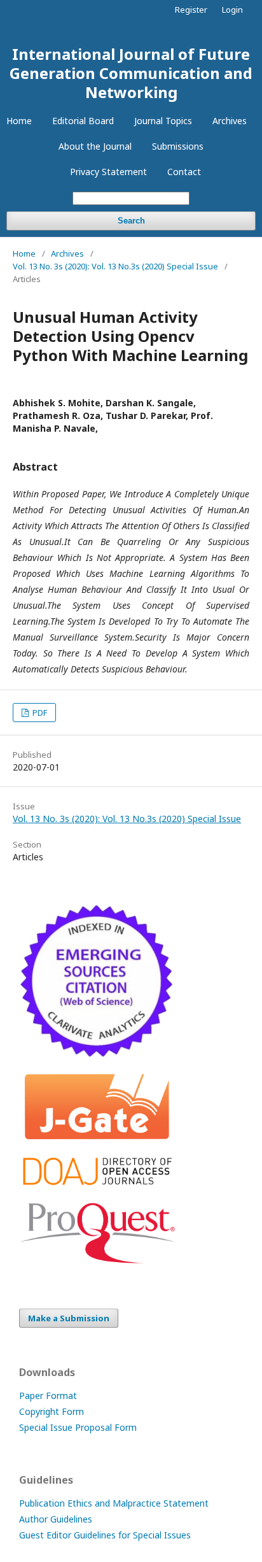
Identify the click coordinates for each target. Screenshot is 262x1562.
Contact (184, 172)
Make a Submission (68, 1318)
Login (232, 9)
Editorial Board (83, 121)
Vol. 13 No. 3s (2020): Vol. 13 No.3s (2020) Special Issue (115, 266)
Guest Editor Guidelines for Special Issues (105, 1535)
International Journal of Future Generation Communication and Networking (131, 73)
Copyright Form (51, 1411)
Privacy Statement (108, 172)
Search (131, 220)
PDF (39, 712)
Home (19, 121)
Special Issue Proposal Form (78, 1427)
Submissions (177, 146)
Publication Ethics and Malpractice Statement (114, 1503)
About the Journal (95, 146)
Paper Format (48, 1395)
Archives (229, 121)
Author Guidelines (55, 1519)
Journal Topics (163, 121)
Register (191, 9)
